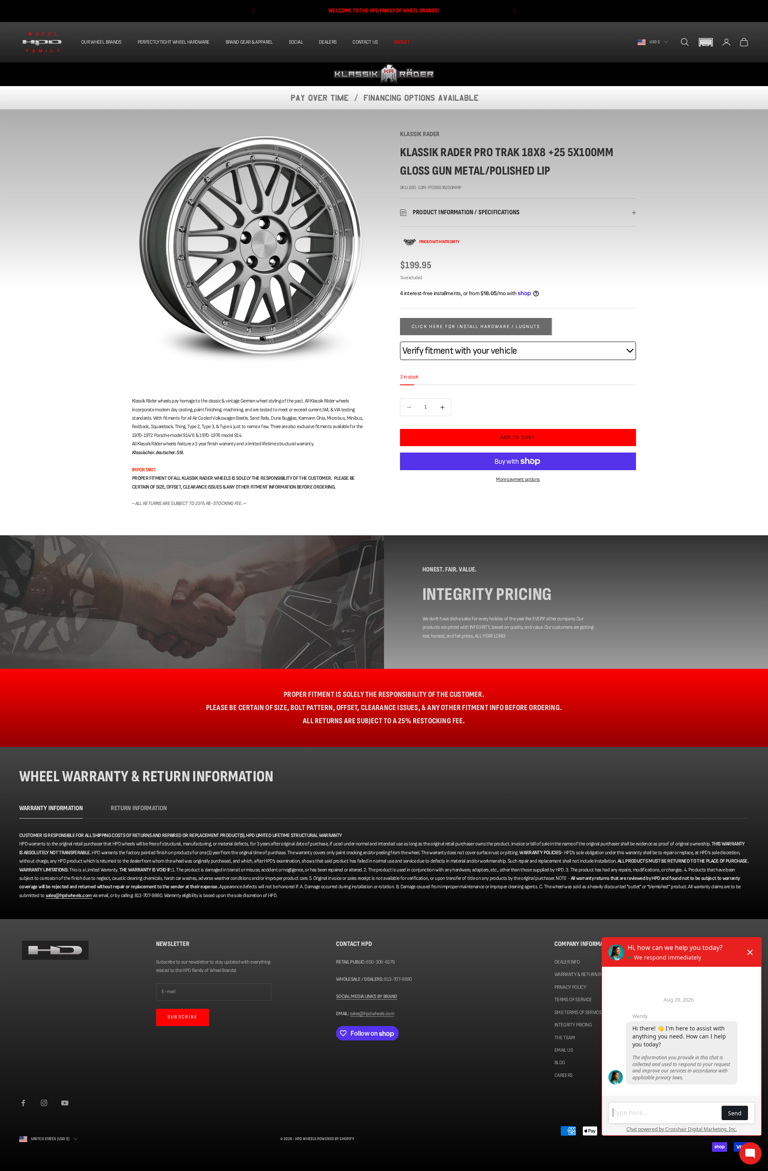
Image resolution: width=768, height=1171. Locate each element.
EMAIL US (563, 1050)
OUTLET (402, 42)
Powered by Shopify (335, 1138)
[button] (706, 42)
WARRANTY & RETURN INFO (580, 974)
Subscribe (183, 1017)
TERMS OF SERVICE (573, 999)
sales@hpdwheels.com (372, 1013)
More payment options (518, 479)
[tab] (51, 810)
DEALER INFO (567, 962)
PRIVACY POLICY (570, 987)
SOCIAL (296, 42)
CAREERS (563, 1075)
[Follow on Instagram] (44, 1103)
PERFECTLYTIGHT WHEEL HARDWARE (174, 42)
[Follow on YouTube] (65, 1103)
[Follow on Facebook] (23, 1103)
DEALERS (327, 42)
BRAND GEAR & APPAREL (249, 42)
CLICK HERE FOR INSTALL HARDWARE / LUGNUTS (476, 327)
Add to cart (518, 438)
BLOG (559, 1062)
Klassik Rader (419, 134)
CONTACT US (365, 42)
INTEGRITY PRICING (573, 1025)
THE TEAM (564, 1037)
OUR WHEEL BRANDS (101, 42)
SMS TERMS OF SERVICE (578, 1012)
